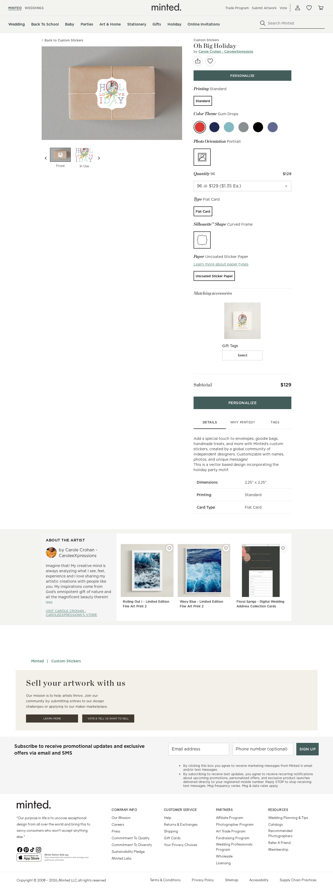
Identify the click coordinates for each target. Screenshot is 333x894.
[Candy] (229, 127)
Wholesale (224, 856)
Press (116, 831)
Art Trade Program (231, 831)
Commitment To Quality (131, 837)
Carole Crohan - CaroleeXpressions (225, 51)
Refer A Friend (279, 842)
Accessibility (258, 879)
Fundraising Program (232, 837)
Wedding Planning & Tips (288, 817)
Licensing (223, 862)
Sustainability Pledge (128, 851)
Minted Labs (121, 858)
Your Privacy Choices (180, 844)
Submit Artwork (264, 8)
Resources (278, 809)
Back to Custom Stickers (63, 40)
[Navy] (214, 127)
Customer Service (180, 809)
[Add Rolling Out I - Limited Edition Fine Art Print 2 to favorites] (169, 548)
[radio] (203, 100)
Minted (37, 661)
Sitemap (231, 879)
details (210, 422)
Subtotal (203, 384)
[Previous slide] (46, 158)
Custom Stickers (66, 661)
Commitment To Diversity (132, 844)
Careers (118, 824)
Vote (283, 8)
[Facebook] (20, 849)
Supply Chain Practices (298, 879)
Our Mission (121, 817)
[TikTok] (32, 849)
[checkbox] (242, 355)
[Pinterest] (26, 849)
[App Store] (29, 859)
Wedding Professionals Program (234, 847)
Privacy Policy (203, 879)
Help (167, 817)
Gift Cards (172, 837)
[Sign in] (297, 8)
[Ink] (258, 127)
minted (15, 8)
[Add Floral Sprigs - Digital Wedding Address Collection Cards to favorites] (283, 548)
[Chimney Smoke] (243, 127)
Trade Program (237, 8)
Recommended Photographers (280, 833)
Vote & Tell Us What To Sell (108, 718)
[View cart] (320, 8)
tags (275, 422)
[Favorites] (309, 8)
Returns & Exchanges (180, 824)
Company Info (124, 809)
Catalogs (275, 824)
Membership (278, 849)
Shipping (171, 831)
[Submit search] (263, 23)
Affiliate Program (229, 817)
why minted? (242, 422)
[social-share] (198, 61)
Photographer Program (235, 824)
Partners (224, 809)
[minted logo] (166, 7)
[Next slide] (99, 158)
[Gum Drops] (200, 127)
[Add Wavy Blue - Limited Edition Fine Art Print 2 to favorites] (226, 548)
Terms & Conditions (165, 879)
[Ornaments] (272, 127)
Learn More (52, 718)
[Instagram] (38, 849)
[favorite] (210, 61)
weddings (34, 8)
